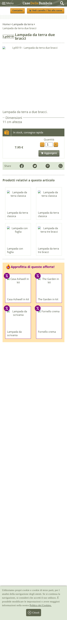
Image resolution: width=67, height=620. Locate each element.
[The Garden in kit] (49, 286)
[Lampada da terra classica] (18, 200)
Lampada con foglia (15, 250)
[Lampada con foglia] (18, 235)
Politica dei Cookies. (41, 605)
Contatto (17, 10)
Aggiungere (50, 153)
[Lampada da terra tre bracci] (49, 235)
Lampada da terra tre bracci (48, 250)
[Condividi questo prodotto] (60, 166)
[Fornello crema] (49, 319)
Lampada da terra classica (17, 214)
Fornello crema (47, 331)
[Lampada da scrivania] (18, 319)
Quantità (49, 139)
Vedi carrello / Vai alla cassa (47, 10)
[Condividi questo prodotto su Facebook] (22, 166)
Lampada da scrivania (14, 333)
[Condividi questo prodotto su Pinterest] (48, 166)
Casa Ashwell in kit (18, 299)
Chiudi (35, 612)
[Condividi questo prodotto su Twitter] (35, 166)
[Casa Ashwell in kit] (18, 286)
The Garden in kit (48, 299)
